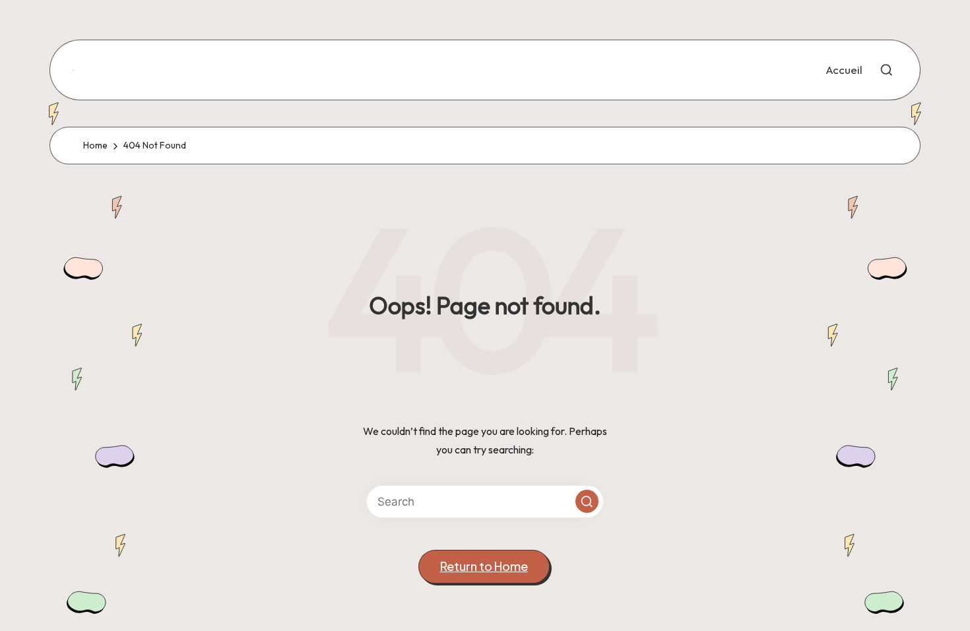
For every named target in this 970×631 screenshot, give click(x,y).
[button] (586, 501)
